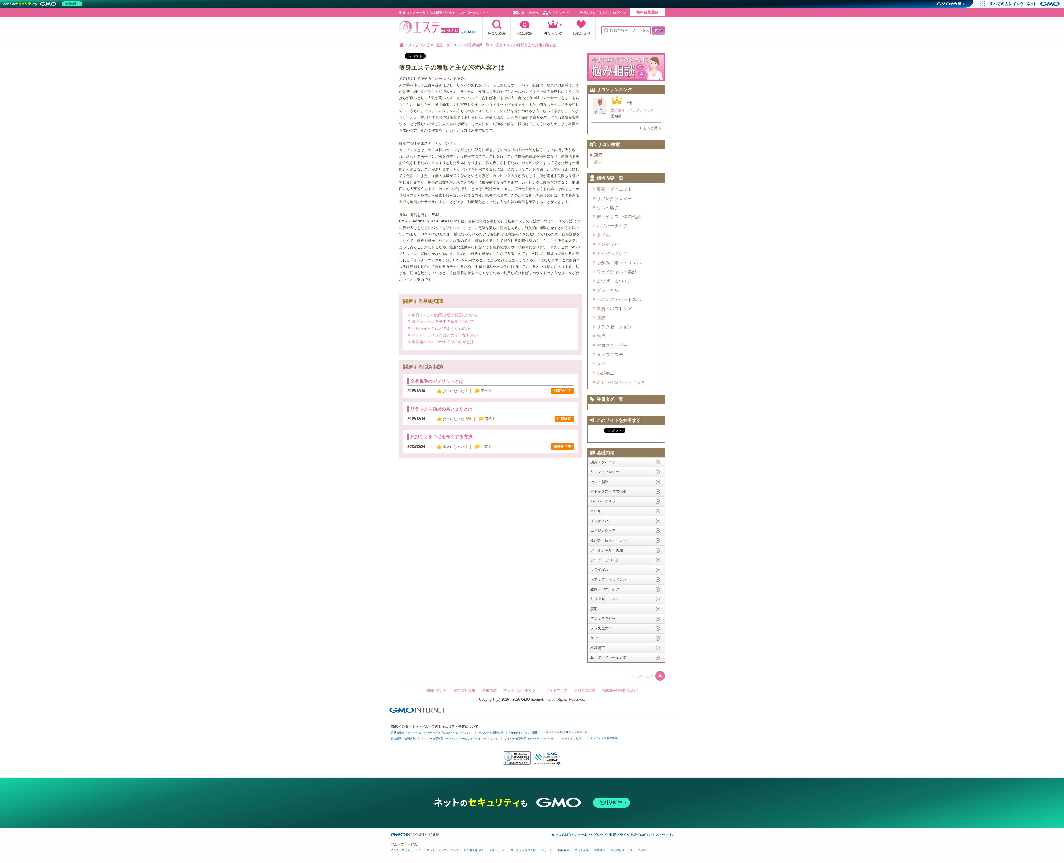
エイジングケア (612, 253)
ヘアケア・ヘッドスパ (619, 299)
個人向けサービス (622, 850)
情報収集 (563, 850)
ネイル (603, 235)
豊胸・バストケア (614, 308)
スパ (601, 363)
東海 (598, 155)
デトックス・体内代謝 (619, 216)
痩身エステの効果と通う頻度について (445, 315)
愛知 (597, 162)
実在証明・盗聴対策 (403, 738)
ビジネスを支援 (473, 850)
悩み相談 (525, 34)
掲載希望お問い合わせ (620, 690)
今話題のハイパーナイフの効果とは (443, 342)
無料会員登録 (647, 12)
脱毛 (601, 336)
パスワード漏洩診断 (491, 732)
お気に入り (581, 34)
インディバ (608, 244)
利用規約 (489, 690)
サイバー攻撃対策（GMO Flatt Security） (530, 738)
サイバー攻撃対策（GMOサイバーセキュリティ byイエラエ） (459, 738)
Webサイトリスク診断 (523, 732)
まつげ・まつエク (614, 281)
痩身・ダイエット (614, 189)
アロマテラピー (612, 345)
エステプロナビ (437, 28)
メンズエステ (610, 354)
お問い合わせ (529, 13)
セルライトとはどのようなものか (441, 328)
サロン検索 (497, 34)
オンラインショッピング (621, 382)
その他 (642, 850)
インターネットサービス (406, 850)
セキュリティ (497, 850)
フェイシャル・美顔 (616, 271)
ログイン (619, 13)
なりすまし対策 (571, 738)
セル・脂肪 (608, 207)
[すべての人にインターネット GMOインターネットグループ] (1025, 4)
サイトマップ (559, 13)
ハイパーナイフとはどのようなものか (445, 335)
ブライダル (608, 290)
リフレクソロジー (614, 198)
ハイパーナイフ (612, 226)
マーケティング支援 (523, 850)
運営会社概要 (464, 690)
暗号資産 (599, 850)
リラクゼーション (614, 327)
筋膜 (601, 317)
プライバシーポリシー (521, 690)
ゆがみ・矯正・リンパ (619, 262)
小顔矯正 (605, 373)
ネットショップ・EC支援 (442, 850)
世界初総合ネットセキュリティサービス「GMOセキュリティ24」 (432, 732)
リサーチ (547, 850)
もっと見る (652, 128)
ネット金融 (582, 850)
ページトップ (641, 676)
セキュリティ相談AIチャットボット (565, 732)
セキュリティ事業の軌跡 (602, 737)
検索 (658, 30)
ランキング (553, 34)
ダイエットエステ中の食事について (443, 321)
